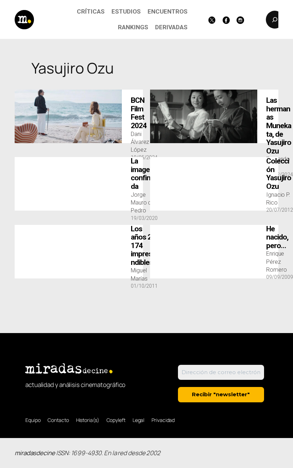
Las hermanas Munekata (278, 125)
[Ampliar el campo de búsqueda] (275, 20)
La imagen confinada (142, 174)
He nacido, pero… (277, 237)
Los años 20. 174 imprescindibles (144, 246)
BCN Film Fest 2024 (138, 113)
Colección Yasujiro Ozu (278, 174)
